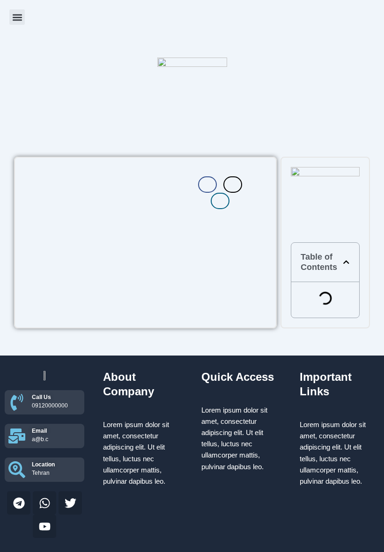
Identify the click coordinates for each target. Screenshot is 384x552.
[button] (17, 17)
